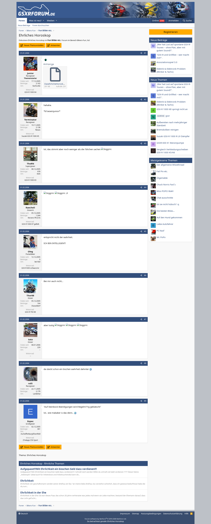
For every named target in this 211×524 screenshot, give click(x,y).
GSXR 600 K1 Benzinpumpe (170, 142)
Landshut (36, 394)
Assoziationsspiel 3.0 (167, 62)
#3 (145, 143)
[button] (43, 20)
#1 (145, 53)
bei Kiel (37, 261)
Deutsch (24, 513)
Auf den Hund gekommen (169, 217)
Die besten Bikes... (166, 210)
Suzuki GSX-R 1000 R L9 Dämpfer (173, 136)
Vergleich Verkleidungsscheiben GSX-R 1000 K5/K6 (172, 151)
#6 (145, 275)
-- (39, 350)
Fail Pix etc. (162, 171)
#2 (145, 99)
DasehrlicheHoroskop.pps (57, 83)
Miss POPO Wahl (165, 191)
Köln (38, 174)
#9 (145, 401)
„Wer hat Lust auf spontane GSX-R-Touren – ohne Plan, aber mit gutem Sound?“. (174, 47)
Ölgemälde (162, 177)
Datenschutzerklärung (172, 513)
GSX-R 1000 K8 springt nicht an (172, 109)
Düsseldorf (36, 306)
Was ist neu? (35, 20)
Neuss (37, 130)
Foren (22, 20)
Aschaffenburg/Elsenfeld (30, 434)
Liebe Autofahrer (165, 224)
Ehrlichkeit (27, 480)
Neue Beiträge (24, 25)
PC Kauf (160, 230)
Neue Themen (159, 79)
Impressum (125, 513)
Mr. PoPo (161, 237)
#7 (145, 319)
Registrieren (171, 32)
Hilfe (186, 513)
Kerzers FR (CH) (34, 218)
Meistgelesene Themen (164, 160)
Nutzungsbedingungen (151, 513)
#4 (145, 187)
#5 (145, 231)
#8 (145, 363)
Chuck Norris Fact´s (166, 184)
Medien (50, 20)
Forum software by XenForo (105, 519)
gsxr (163, 115)
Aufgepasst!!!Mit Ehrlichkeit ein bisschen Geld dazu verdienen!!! (58, 469)
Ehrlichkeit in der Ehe (33, 492)
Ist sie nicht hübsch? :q (168, 204)
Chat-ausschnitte (165, 197)
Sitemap (135, 513)
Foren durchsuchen (40, 25)
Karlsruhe (36, 86)
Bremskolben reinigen (168, 129)
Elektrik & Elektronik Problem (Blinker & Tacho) (171, 70)
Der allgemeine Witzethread (170, 164)
